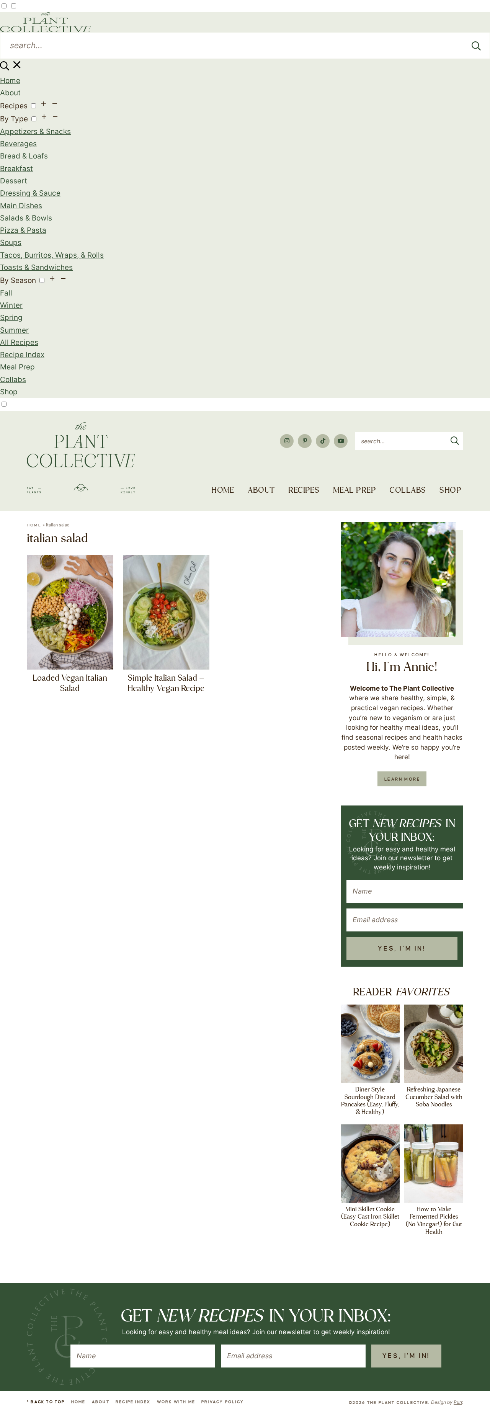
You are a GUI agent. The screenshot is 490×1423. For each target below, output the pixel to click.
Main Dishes (21, 205)
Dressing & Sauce (30, 193)
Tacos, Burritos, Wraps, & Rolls (52, 255)
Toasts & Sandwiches (36, 267)
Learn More (402, 779)
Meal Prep (17, 367)
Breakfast (16, 168)
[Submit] (476, 45)
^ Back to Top (46, 1402)
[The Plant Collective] (81, 460)
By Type (14, 118)
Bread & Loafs (24, 156)
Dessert (13, 180)
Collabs (13, 379)
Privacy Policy (222, 1402)
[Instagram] (287, 441)
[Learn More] (398, 579)
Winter (11, 305)
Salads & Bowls (26, 218)
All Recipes (19, 342)
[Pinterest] (305, 441)
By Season (18, 280)
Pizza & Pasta (23, 230)
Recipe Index (22, 354)
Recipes (14, 105)
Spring (11, 317)
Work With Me (176, 1402)
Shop (9, 391)
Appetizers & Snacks (35, 131)
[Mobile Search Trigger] (11, 68)
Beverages (18, 143)
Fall (6, 293)
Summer (14, 330)
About (10, 92)
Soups (10, 242)
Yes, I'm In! (402, 948)
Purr (458, 1402)
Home (10, 80)
